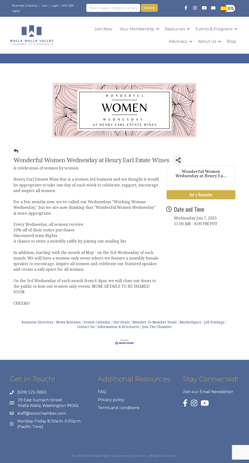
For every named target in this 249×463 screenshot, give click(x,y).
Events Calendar (97, 322)
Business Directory (25, 5)
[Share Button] (178, 159)
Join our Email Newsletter (208, 391)
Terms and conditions (118, 407)
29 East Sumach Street (40, 400)
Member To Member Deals (155, 322)
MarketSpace (190, 322)
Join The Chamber (157, 326)
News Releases (68, 322)
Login (55, 5)
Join (44, 5)
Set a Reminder (201, 195)
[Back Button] (16, 151)
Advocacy (178, 41)
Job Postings (214, 322)
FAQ (102, 391)
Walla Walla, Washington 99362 (48, 405)
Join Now (103, 29)
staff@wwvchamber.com (41, 413)
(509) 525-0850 (32, 392)
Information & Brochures (118, 326)
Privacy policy (111, 399)
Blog (231, 41)
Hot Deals (122, 322)
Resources (175, 29)
